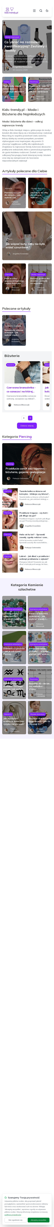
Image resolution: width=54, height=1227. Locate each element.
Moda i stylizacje (12, 37)
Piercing (9, 274)
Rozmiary (34, 82)
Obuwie (9, 239)
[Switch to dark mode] (47, 10)
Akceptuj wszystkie (38, 1220)
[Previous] (24, 418)
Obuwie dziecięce (38, 188)
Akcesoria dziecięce (13, 326)
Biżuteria (8, 188)
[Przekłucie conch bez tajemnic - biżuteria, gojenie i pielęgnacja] (27, 464)
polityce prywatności (13, 1215)
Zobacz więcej (27, 425)
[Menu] (34, 10)
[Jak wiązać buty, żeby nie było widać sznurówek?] (27, 236)
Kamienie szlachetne (13, 609)
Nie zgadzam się (15, 1220)
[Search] (40, 10)
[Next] (30, 418)
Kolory (7, 82)
